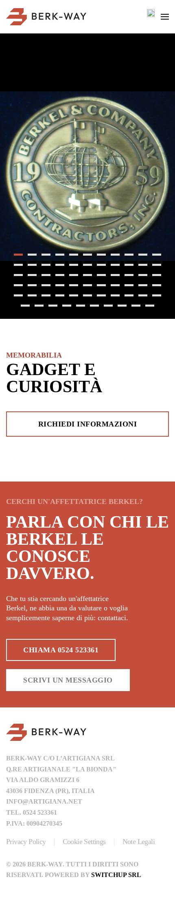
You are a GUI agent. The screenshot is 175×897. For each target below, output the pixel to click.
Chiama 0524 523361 (60, 650)
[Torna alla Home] (46, 16)
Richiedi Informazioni (87, 424)
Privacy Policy (26, 841)
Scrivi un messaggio (68, 680)
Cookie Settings (84, 841)
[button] (165, 16)
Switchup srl (116, 874)
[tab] (18, 255)
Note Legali (138, 841)
